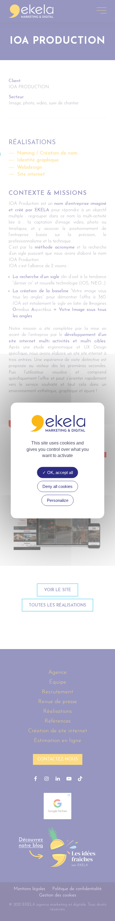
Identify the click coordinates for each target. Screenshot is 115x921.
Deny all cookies (57, 486)
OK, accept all (59, 472)
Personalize (57, 500)
